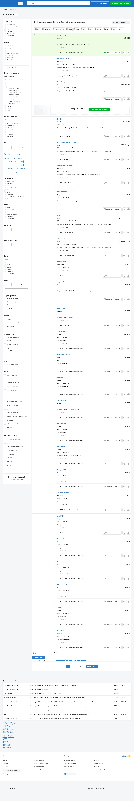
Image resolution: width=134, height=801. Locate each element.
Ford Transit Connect (10, 706)
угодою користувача (80, 660)
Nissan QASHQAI (63, 58)
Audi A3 (60, 377)
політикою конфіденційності (64, 660)
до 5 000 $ (8, 158)
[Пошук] (29, 3)
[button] (124, 52)
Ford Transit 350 (8, 693)
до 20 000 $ (8, 165)
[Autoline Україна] (9, 3)
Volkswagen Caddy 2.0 (10, 718)
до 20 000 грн (19, 161)
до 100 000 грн (9, 168)
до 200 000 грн (20, 168)
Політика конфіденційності (41, 763)
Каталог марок (37, 776)
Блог (34, 773)
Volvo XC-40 (61, 35)
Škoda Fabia (61, 262)
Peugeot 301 (61, 423)
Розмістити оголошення (99, 109)
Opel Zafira (61, 308)
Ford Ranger (61, 82)
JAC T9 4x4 (61, 238)
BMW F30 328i (62, 192)
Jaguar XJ (60, 607)
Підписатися (38, 657)
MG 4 (59, 119)
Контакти (5, 766)
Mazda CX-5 (61, 630)
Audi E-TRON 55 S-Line (65, 165)
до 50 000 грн (19, 165)
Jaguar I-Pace (62, 282)
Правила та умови (38, 760)
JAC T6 (59, 215)
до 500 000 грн (9, 172)
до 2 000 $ (17, 154)
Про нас (5, 760)
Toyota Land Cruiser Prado (11, 702)
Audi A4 (60, 516)
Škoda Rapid (61, 400)
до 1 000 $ (8, 154)
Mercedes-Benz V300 (10, 697)
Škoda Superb (62, 585)
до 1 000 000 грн (21, 172)
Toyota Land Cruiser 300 (11, 710)
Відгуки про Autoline (39, 769)
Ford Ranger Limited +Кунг (66, 142)
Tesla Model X (62, 331)
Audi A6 (6, 714)
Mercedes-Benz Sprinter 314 (12, 689)
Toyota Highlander (63, 492)
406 (81, 667)
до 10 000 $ (8, 161)
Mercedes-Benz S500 (64, 354)
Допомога (6, 763)
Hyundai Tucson (63, 539)
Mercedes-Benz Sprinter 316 (12, 685)
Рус (8, 774)
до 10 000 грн (18, 158)
